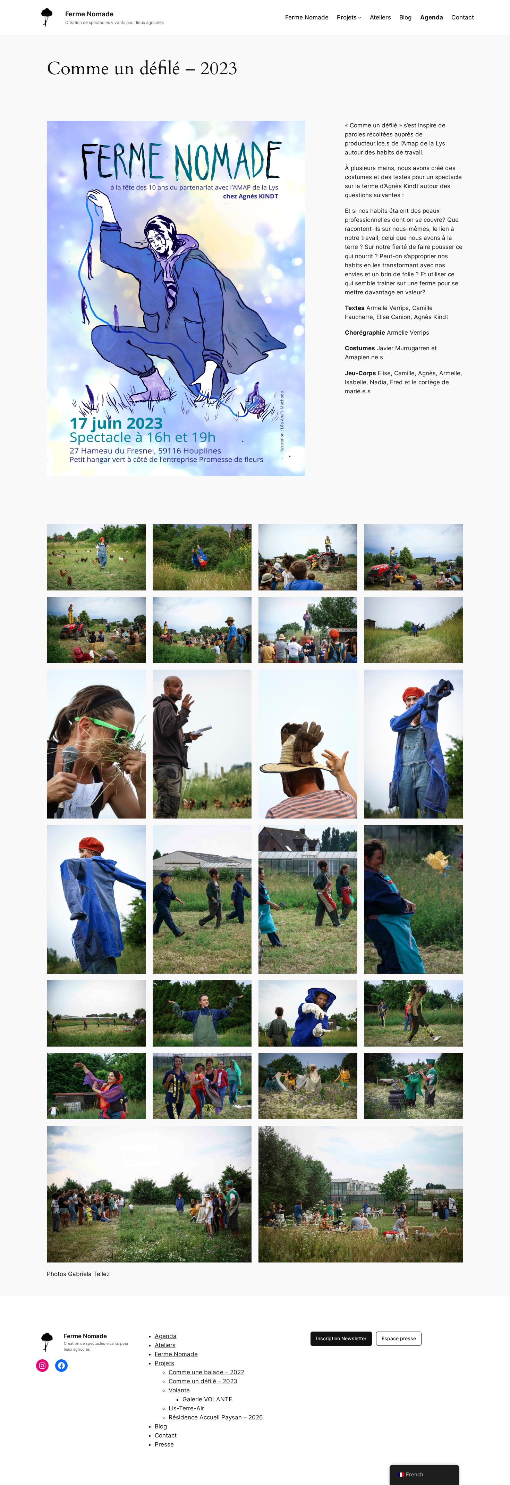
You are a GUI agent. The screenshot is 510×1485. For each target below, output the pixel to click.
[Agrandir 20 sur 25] (137, 1062)
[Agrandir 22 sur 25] (348, 1062)
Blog (161, 1426)
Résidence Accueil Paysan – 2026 (216, 1417)
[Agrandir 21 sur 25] (242, 1062)
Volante (179, 1390)
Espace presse (399, 1338)
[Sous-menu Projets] (360, 17)
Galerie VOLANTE (207, 1399)
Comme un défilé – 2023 (203, 1381)
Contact (166, 1435)
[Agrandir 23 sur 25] (454, 1062)
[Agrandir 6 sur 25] (242, 606)
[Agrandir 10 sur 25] (242, 678)
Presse (164, 1444)
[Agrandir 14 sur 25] (348, 834)
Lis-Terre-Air (186, 1408)
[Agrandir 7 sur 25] (348, 606)
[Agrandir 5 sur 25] (137, 606)
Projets (164, 1363)
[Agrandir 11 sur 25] (348, 678)
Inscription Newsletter (341, 1338)
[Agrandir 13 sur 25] (242, 834)
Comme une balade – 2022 (206, 1372)
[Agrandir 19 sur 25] (454, 989)
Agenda (166, 1336)
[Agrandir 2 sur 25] (242, 533)
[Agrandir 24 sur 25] (242, 1135)
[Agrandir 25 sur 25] (454, 1135)
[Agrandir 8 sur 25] (454, 606)
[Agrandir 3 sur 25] (348, 533)
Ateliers (165, 1345)
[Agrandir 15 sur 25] (454, 834)
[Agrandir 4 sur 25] (454, 533)
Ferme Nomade (89, 14)
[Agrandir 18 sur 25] (348, 989)
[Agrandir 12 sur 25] (137, 834)
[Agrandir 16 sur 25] (137, 989)
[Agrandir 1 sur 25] (137, 533)
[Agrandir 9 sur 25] (137, 678)
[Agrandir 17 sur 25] (242, 989)
